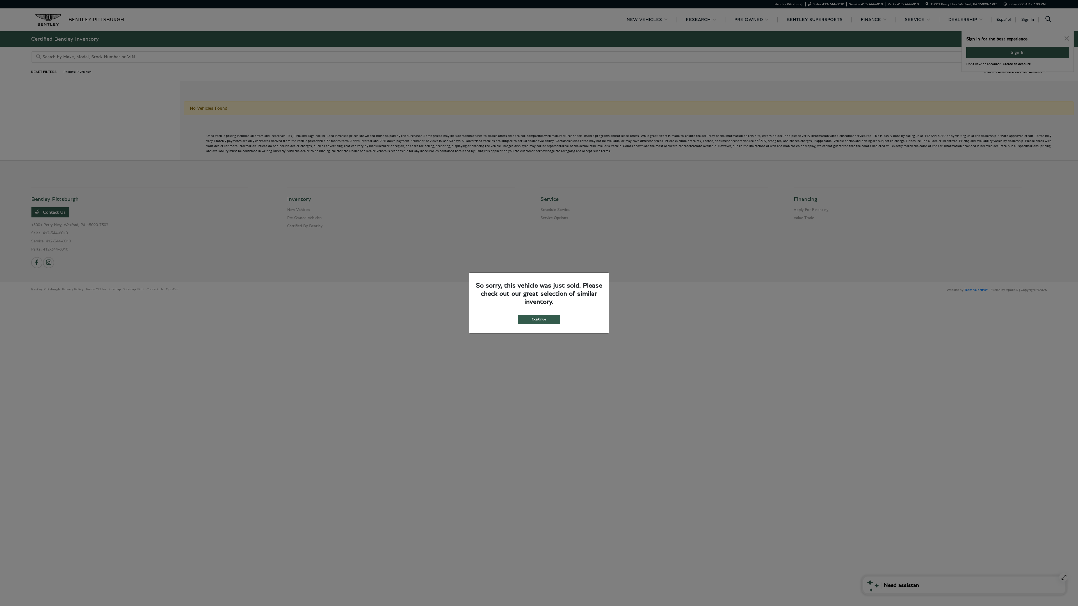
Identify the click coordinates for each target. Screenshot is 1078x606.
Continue (539, 319)
